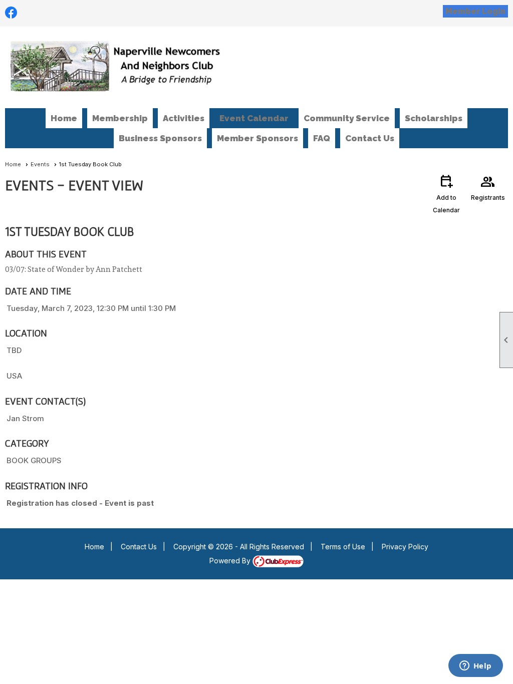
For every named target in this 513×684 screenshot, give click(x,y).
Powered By (230, 560)
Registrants (488, 187)
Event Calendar (254, 118)
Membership (120, 118)
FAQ (321, 138)
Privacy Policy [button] (405, 546)
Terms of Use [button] (343, 546)
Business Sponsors (160, 138)
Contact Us (369, 138)
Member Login (475, 11)
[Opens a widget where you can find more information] (475, 666)
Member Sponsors (257, 138)
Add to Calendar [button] (446, 193)
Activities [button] (183, 118)
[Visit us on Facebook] (11, 13)
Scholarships (433, 118)
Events (40, 164)
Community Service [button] (347, 118)
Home (64, 118)
